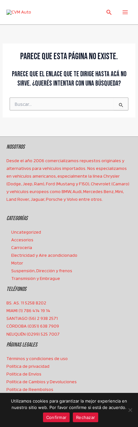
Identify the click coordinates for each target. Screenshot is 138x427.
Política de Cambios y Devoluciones (41, 382)
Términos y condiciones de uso (37, 358)
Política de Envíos (23, 374)
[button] (109, 12)
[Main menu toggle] (125, 12)
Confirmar (56, 417)
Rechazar (85, 417)
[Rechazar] (130, 410)
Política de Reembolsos (29, 389)
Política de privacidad (27, 366)
